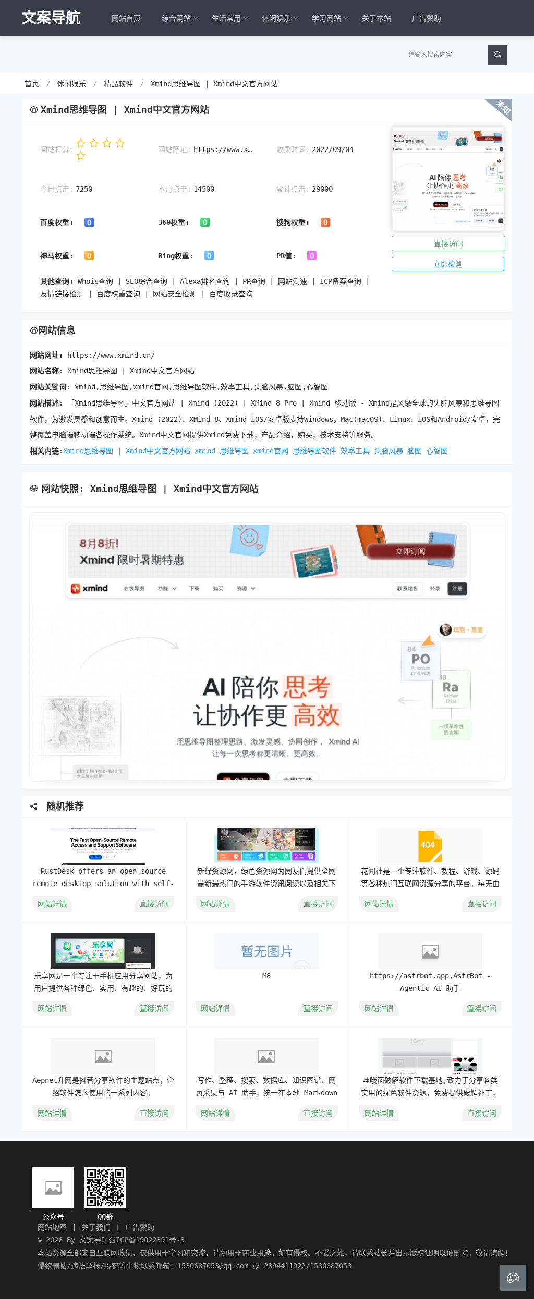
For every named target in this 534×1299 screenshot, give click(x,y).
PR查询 (253, 281)
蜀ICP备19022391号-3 (146, 1239)
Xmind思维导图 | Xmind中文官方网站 (214, 84)
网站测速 (292, 281)
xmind (205, 451)
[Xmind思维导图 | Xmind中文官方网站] (267, 646)
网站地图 (52, 1227)
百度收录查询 (231, 293)
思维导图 (234, 451)
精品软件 (118, 84)
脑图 (414, 451)
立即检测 (448, 264)
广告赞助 (426, 18)
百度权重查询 (118, 293)
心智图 (437, 451)
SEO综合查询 (146, 281)
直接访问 (448, 243)
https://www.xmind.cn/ (224, 149)
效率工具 (355, 451)
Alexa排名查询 (205, 281)
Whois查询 (95, 281)
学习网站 (326, 18)
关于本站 (376, 18)
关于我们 (96, 1227)
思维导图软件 (314, 451)
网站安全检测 (175, 293)
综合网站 (176, 18)
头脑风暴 (388, 451)
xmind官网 (270, 451)
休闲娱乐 (276, 18)
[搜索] (497, 55)
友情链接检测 (62, 293)
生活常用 (226, 18)
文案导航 (93, 1239)
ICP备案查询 (340, 281)
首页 (32, 84)
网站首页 (126, 18)
